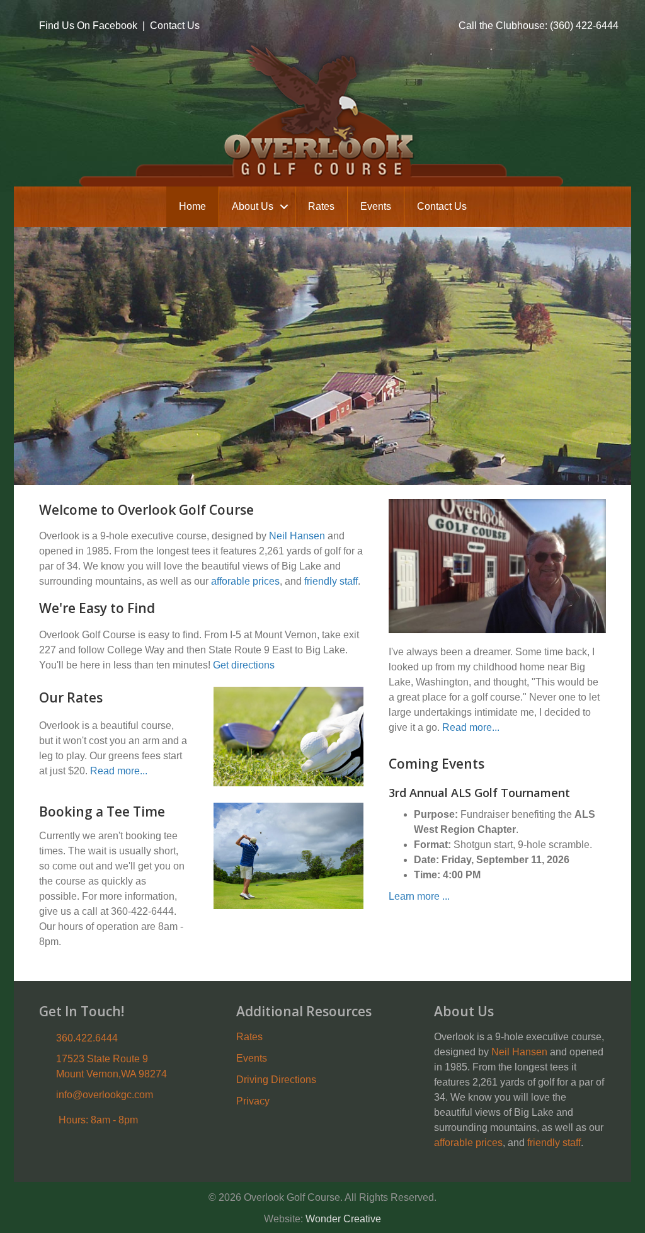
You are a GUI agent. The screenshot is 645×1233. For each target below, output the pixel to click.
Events (375, 206)
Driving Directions (276, 1079)
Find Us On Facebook (88, 25)
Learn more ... (419, 896)
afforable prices (245, 581)
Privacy (253, 1101)
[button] (284, 206)
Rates (321, 206)
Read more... (118, 771)
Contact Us (175, 25)
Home (192, 206)
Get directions (244, 665)
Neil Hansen (297, 535)
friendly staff (331, 581)
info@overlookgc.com (104, 1094)
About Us (252, 206)
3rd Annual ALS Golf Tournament (479, 792)
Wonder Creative (343, 1218)
